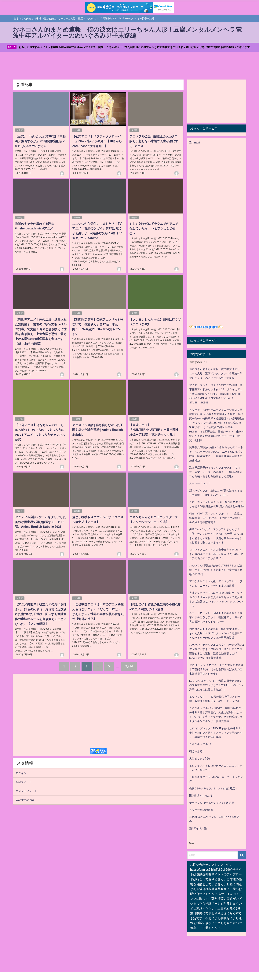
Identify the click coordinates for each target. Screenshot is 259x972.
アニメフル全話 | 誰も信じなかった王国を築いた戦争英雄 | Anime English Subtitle (97, 429)
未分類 (20, 130)
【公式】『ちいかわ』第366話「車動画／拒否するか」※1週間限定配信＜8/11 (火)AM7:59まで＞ (40, 141)
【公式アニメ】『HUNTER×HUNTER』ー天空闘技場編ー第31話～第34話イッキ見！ (154, 429)
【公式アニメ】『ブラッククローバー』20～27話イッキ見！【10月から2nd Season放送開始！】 (97, 141)
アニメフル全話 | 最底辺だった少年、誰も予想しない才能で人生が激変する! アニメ (155, 141)
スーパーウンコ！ (199, 483)
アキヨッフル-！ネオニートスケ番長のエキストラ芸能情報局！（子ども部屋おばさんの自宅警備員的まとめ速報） (216, 669)
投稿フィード (24, 782)
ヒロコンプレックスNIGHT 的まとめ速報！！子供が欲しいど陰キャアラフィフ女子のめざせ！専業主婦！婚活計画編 (216, 732)
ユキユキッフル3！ (200, 744)
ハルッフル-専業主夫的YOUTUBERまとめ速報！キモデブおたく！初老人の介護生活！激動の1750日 (215, 570)
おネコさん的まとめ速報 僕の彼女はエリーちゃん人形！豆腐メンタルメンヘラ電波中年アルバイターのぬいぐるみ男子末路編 (215, 373)
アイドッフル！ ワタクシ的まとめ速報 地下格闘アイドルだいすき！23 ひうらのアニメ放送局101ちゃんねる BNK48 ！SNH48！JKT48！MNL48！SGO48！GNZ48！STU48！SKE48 (216, 394)
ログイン (21, 773)
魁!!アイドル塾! (198, 828)
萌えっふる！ (197, 751)
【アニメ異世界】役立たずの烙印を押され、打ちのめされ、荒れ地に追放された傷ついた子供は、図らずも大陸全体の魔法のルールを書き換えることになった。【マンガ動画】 (41, 614)
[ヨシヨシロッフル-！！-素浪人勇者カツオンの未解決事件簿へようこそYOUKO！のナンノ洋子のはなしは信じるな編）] (216, 685)
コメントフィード (26, 791)
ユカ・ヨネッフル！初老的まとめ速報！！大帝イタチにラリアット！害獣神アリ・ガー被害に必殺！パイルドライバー (215, 617)
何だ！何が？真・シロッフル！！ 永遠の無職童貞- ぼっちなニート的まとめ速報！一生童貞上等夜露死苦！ (216, 518)
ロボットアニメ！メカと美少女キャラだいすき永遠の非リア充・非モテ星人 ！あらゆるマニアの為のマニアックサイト (216, 554)
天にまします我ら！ (201, 758)
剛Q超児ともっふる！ (202, 795)
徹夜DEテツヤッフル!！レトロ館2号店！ (213, 788)
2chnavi (194, 142)
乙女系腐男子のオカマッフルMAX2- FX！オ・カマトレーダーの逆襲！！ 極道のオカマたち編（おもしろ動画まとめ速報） (215, 472)
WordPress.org (25, 800)
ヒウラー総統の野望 (201, 809)
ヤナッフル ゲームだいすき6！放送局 (211, 802)
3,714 (129, 666)
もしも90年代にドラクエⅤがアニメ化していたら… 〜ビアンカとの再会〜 (154, 228)
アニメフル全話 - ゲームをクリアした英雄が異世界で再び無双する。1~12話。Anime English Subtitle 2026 (40, 521)
